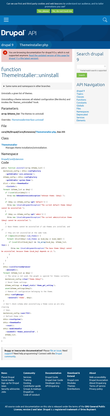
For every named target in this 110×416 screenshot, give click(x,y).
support (8, 353)
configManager (18, 295)
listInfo (10, 186)
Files (79, 108)
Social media (7, 380)
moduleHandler (16, 329)
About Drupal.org (97, 383)
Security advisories (10, 389)
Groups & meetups (32, 389)
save (23, 313)
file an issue (55, 350)
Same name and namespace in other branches (28, 86)
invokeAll (11, 332)
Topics (80, 94)
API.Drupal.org (52, 386)
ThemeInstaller (9, 145)
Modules (71, 383)
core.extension (25, 174)
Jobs (3, 392)
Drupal (46, 409)
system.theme (24, 180)
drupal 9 (7, 45)
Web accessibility (97, 377)
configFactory (35, 171)
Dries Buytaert (88, 409)
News (4, 373)
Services (81, 117)
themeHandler (23, 183)
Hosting (27, 383)
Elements (81, 120)
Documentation (53, 373)
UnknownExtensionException (28, 196)
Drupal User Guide (54, 380)
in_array (41, 242)
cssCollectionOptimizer (20, 267)
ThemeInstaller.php (34, 45)
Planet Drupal (7, 377)
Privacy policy (96, 389)
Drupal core (73, 380)
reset (9, 326)
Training (27, 380)
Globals (80, 105)
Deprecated (82, 114)
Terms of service (97, 386)
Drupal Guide (51, 377)
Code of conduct (31, 395)
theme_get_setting (45, 285)
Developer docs (52, 383)
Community (29, 373)
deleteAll (11, 270)
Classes (80, 97)
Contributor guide (32, 386)
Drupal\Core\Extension (12, 159)
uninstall (13, 298)
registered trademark (66, 409)
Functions (81, 100)
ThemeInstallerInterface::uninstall (27, 120)
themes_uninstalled (25, 332)
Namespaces (83, 111)
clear (25, 279)
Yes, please (43, 11)
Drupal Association (98, 380)
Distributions (73, 389)
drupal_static (29, 285)
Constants (82, 102)
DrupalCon (28, 392)
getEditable (12, 174)
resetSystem (15, 319)
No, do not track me (62, 11)
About (92, 373)
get (32, 202)
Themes (71, 386)
